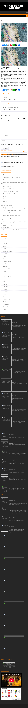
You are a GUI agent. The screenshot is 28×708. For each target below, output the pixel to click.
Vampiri (5, 309)
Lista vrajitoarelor (7, 276)
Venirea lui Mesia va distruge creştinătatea (16, 441)
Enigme (5, 253)
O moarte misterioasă (13, 516)
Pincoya (5, 201)
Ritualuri (5, 296)
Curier (4, 248)
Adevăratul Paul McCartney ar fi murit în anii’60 (17, 485)
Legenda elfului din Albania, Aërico (15, 459)
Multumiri (5, 286)
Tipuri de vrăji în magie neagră (10, 188)
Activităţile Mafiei (12, 525)
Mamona (5, 97)
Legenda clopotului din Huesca (14, 476)
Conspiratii (5, 241)
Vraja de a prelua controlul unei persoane (10, 156)
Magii (4, 281)
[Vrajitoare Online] (14, 10)
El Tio (4, 196)
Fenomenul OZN (7, 261)
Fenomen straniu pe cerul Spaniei (11, 215)
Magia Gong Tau (7, 186)
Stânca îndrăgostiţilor (13, 468)
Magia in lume (6, 279)
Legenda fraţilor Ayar (13, 450)
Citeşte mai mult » (18, 504)
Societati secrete (7, 299)
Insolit (4, 263)
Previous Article (7, 94)
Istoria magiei (6, 269)
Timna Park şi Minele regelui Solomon (12, 210)
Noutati (5, 289)
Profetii (5, 294)
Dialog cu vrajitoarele (8, 251)
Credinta (5, 243)
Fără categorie (6, 258)
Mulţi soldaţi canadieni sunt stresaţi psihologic (14, 208)
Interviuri (5, 266)
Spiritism (5, 301)
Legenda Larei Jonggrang (9, 179)
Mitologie (14, 99)
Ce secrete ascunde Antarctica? (11, 229)
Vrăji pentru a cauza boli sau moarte (12, 177)
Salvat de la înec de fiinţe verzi (10, 213)
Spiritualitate (6, 304)
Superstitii (5, 307)
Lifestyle (5, 274)
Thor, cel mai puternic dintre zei (10, 107)
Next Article (6, 104)
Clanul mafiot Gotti (12, 507)
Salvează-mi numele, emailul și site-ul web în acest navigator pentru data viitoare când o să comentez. (12, 144)
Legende (5, 271)
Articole (4, 154)
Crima (4, 246)
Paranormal (6, 291)
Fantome (5, 256)
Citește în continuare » (16, 326)
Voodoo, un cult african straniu (10, 191)
